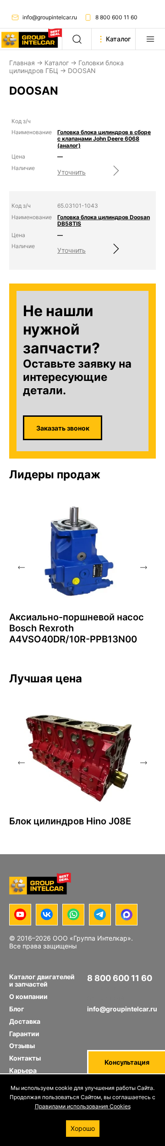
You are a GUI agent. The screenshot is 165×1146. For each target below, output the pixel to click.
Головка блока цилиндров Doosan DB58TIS (103, 220)
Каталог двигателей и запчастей (42, 980)
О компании (28, 996)
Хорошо (83, 1128)
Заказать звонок (62, 428)
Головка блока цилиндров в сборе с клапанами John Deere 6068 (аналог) (104, 139)
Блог (16, 1009)
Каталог (56, 63)
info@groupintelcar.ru (49, 17)
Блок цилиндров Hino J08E (70, 821)
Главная (22, 63)
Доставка (24, 1021)
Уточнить (71, 172)
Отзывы (22, 1046)
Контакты (25, 1058)
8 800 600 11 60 (116, 17)
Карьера (23, 1070)
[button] (21, 567)
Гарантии (24, 1034)
